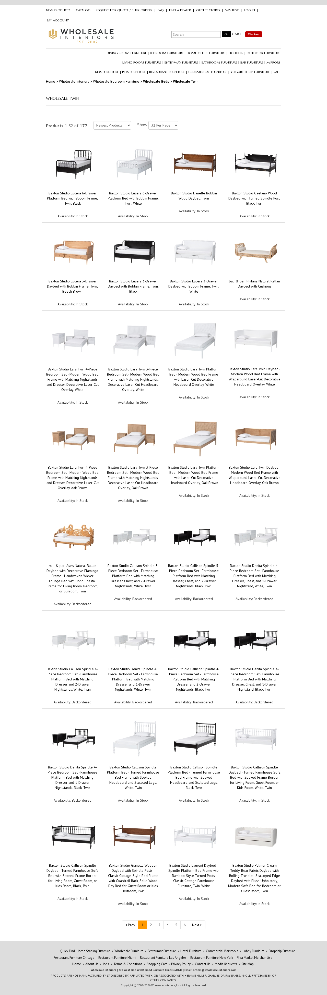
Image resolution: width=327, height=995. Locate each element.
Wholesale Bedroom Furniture (116, 81)
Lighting (236, 53)
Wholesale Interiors (74, 81)
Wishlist (232, 10)
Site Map (247, 964)
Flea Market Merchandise (254, 957)
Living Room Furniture (141, 62)
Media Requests (226, 964)
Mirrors (273, 62)
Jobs (106, 964)
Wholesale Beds (156, 81)
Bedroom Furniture (166, 53)
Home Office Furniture (206, 53)
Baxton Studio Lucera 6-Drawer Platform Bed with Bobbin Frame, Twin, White (133, 198)
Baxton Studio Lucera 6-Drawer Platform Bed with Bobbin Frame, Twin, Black (72, 198)
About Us (91, 964)
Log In (249, 10)
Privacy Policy (181, 964)
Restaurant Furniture (167, 72)
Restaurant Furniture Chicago (74, 957)
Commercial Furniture (207, 72)
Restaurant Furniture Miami (117, 957)
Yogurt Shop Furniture (250, 72)
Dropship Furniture (282, 951)
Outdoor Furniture (263, 53)
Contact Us (203, 964)
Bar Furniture (251, 62)
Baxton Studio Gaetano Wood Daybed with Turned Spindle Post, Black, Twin (254, 198)
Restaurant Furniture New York (211, 957)
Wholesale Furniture (128, 951)
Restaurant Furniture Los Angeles (163, 957)
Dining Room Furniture (127, 53)
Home (50, 81)
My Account (58, 20)
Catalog (83, 10)
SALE (277, 72)
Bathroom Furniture (219, 62)
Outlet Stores (208, 10)
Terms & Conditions (127, 964)
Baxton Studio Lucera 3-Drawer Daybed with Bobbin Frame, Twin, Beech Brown (72, 286)
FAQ (161, 10)
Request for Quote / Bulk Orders (124, 10)
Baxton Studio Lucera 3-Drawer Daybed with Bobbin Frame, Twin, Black (133, 286)
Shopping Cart (157, 964)
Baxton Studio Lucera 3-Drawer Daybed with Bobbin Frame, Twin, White (193, 286)
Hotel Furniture (191, 951)
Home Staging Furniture (93, 951)
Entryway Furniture (181, 62)
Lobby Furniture (253, 951)
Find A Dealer (180, 10)
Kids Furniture (107, 72)
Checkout (254, 34)
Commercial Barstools (222, 951)
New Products (58, 10)
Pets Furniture (134, 72)
